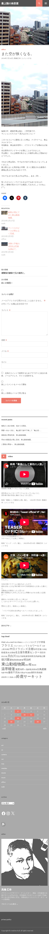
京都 (31, 648)
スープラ (25, 642)
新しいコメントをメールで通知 (13, 384)
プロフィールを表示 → (9, 904)
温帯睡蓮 (8, 669)
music (3, 777)
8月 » (45, 729)
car (2, 759)
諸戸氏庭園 (27, 672)
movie (3, 773)
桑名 (26, 665)
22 (11, 722)
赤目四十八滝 (6, 677)
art (2, 745)
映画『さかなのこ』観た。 (11, 615)
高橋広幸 (17, 58)
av (2, 750)
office (3, 49)
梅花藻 (34, 665)
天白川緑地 (21, 656)
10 (24, 715)
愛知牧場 (19, 660)
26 (38, 722)
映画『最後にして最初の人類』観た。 (15, 500)
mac (3, 642)
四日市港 (4, 656)
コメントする (26, 58)
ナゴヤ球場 (39, 642)
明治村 (27, 659)
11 (31, 715)
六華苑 (44, 649)
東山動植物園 (13, 663)
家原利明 (29, 656)
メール (5, 351)
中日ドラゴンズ (19, 648)
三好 (43, 646)
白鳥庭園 (41, 669)
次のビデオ (6, 626)
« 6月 (4, 729)
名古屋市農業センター (27, 652)
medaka (4, 768)
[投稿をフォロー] (3, 824)
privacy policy (6, 919)
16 (18, 718)
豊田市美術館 (36, 672)
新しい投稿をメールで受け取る (13, 393)
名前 (4, 340)
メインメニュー (45, 3)
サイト (4, 362)
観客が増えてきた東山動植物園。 (14, 215)
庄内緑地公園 (39, 656)
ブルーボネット (19, 646)
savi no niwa (16, 642)
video (10, 456)
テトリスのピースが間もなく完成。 (14, 231)
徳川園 (5, 659)
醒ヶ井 (13, 677)
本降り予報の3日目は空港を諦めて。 (14, 246)
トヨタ (31, 642)
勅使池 (4, 652)
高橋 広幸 (6, 889)
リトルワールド (33, 645)
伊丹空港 (38, 649)
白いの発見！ (7, 281)
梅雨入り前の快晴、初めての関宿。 (14, 426)
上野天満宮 (5, 649)
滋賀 (17, 669)
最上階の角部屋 (10, 3)
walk (3, 787)
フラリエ (7, 645)
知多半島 (4, 673)
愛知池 (13, 660)
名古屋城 (11, 652)
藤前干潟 (12, 672)
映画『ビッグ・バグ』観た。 (12, 543)
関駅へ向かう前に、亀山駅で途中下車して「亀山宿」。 (21, 430)
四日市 (43, 652)
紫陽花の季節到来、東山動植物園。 (14, 435)
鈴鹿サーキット (29, 676)
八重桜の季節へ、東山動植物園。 (13, 444)
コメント (6, 310)
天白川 (12, 655)
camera (4, 754)
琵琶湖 (34, 669)
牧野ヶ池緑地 (26, 669)
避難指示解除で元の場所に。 (13, 271)
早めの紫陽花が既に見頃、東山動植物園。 (16, 440)
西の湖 (20, 672)
